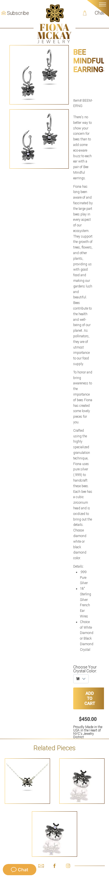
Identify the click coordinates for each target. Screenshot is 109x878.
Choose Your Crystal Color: (85, 669)
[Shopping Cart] (85, 13)
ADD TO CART (89, 698)
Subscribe (18, 13)
